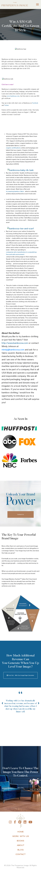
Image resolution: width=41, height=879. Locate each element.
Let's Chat (20, 787)
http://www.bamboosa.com (15, 343)
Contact (21, 854)
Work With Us (20, 836)
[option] (20, 707)
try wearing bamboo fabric (15, 191)
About (20, 845)
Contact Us (20, 514)
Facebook (35, 103)
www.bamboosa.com (13, 96)
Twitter (6, 105)
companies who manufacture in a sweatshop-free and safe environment (21, 253)
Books (20, 841)
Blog (20, 850)
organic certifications (13, 148)
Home (20, 832)
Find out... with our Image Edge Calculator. (21, 675)
